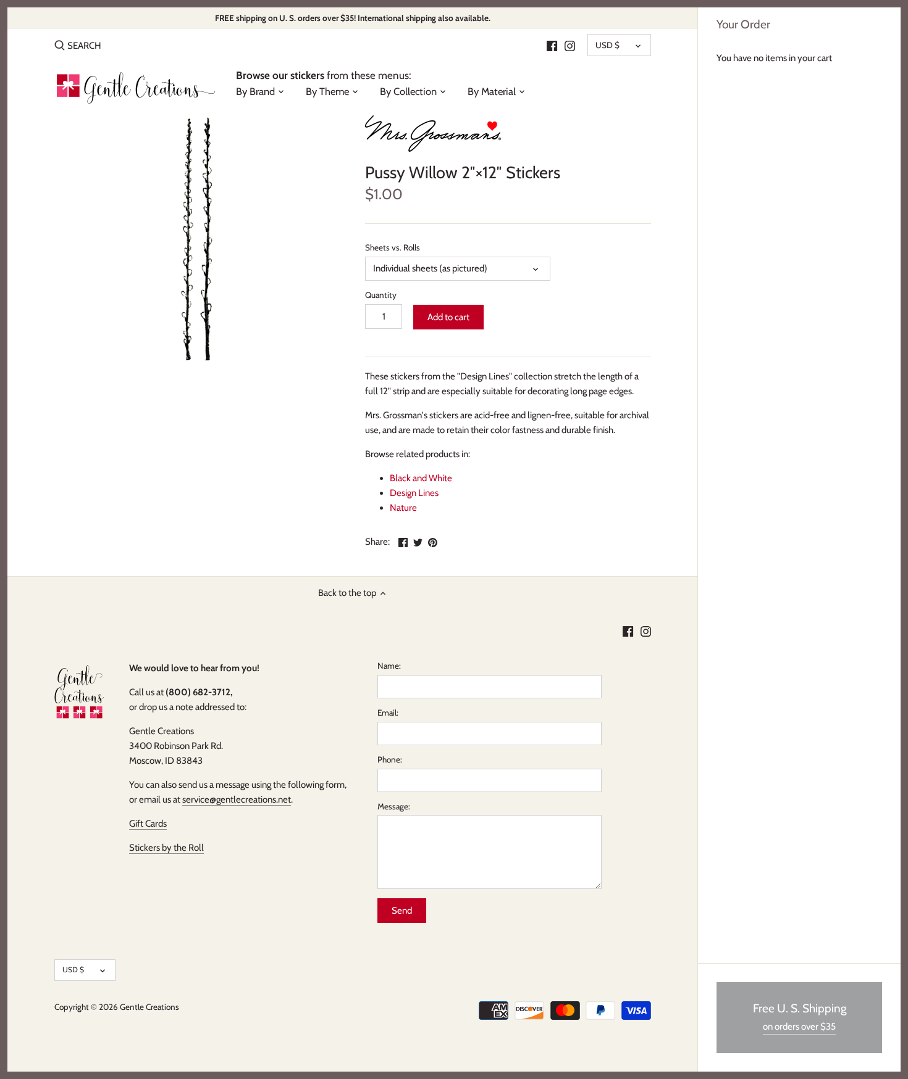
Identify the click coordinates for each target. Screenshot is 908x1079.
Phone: (389, 759)
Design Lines (414, 492)
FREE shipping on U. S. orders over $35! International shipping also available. (352, 18)
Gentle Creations (149, 1007)
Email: (387, 712)
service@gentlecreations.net (236, 799)
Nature (403, 507)
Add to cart (448, 317)
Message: (393, 806)
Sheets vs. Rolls (392, 247)
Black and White (421, 478)
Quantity (381, 295)
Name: (389, 666)
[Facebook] (552, 45)
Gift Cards (148, 823)
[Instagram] (570, 45)
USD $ (607, 45)
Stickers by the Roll (166, 847)
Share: (377, 541)
